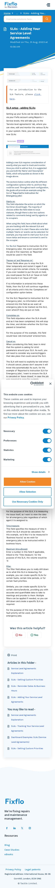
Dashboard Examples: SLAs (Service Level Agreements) (28, 739)
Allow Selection (27, 491)
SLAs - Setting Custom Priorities (27, 679)
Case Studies (11, 849)
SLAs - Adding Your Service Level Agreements (26, 699)
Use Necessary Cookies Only (27, 501)
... (17, 13)
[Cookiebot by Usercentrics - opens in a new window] (32, 384)
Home (7, 13)
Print (14, 655)
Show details (39, 472)
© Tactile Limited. (27, 883)
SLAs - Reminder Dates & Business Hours (28, 688)
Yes (36, 635)
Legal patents (32, 869)
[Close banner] (50, 384)
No (20, 635)
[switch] (47, 440)
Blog (7, 845)
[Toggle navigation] (48, 5)
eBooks (8, 854)
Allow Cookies (27, 481)
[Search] (47, 19)
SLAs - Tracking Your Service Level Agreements (27, 728)
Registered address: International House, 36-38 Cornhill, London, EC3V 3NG (28, 876)
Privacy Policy (16, 417)
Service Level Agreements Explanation (23, 670)
